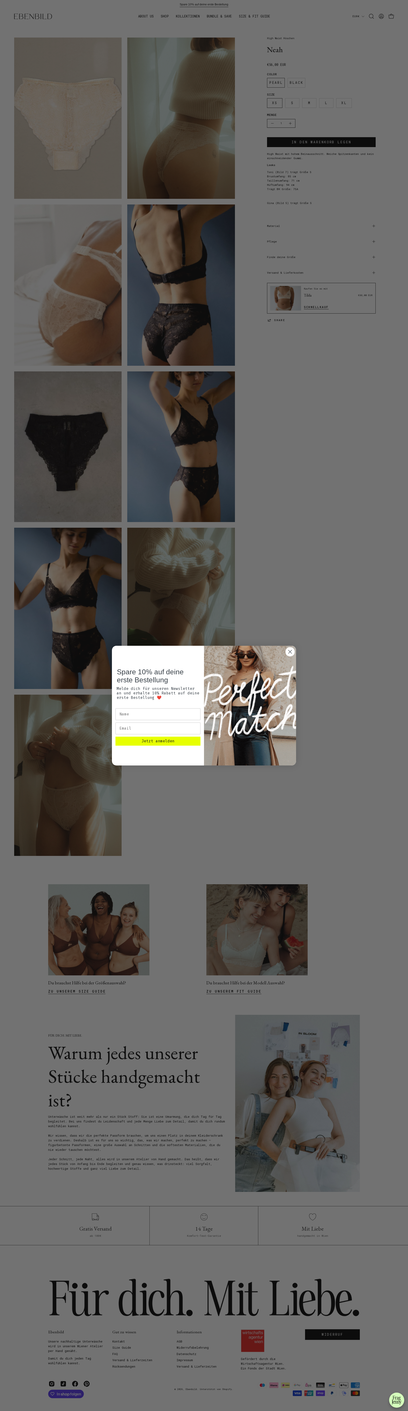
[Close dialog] (290, 652)
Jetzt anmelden (157, 741)
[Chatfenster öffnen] (396, 1400)
